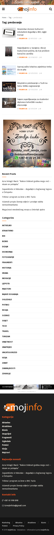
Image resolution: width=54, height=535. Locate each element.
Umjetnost (7, 342)
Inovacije (6, 278)
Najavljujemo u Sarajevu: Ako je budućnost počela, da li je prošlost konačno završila (33, 51)
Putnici (5, 305)
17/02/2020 (34, 90)
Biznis (5, 241)
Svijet (5, 321)
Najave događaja (10, 294)
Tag (10, 18)
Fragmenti (7, 262)
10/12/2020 (34, 73)
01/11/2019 (33, 109)
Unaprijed (7, 347)
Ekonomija (7, 252)
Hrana (5, 273)
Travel (5, 331)
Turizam (6, 336)
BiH (3, 236)
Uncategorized (9, 352)
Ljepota (6, 283)
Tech (4, 326)
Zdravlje (6, 373)
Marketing (6, 523)
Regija (5, 310)
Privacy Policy (18, 526)
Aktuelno (7, 225)
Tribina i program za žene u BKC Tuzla (18, 197)
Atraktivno (7, 231)
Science (6, 315)
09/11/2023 (33, 38)
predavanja (18, 18)
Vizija (4, 358)
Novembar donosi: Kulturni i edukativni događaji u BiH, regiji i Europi (32, 32)
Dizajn (5, 246)
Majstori (6, 289)
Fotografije (8, 257)
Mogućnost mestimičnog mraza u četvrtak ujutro (23, 210)
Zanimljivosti (8, 368)
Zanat (5, 363)
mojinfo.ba (23, 38)
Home (4, 18)
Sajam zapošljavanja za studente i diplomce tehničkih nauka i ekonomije (33, 102)
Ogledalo (7, 299)
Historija (6, 268)
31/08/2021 (34, 57)
